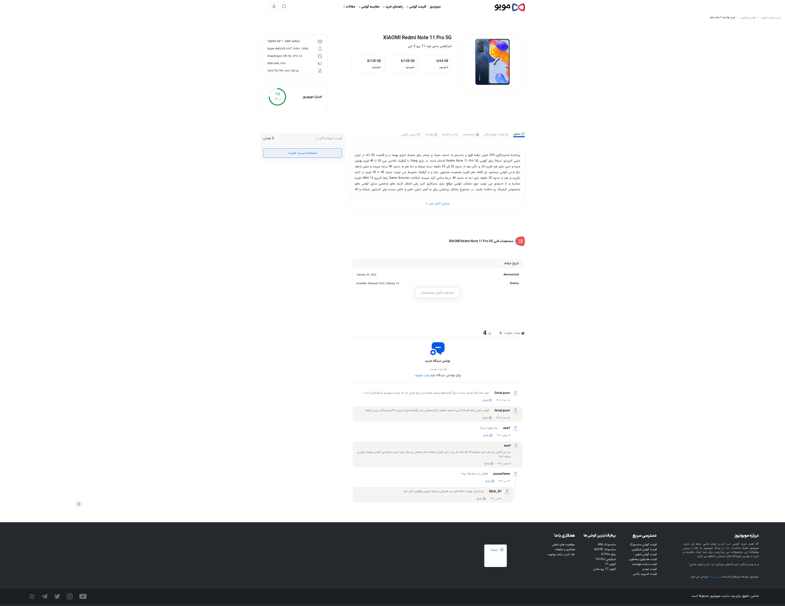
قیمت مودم (650, 569)
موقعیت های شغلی (563, 544)
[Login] (274, 7)
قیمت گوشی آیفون (646, 554)
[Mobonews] (510, 6)
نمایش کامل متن (439, 203)
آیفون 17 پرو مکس (604, 569)
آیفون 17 (610, 564)
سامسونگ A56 (607, 544)
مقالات (350, 6)
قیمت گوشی (417, 6)
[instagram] (69, 596)
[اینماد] (495, 556)
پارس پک (715, 577)
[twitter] (56, 596)
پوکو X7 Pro (608, 554)
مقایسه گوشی (369, 6)
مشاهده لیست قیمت (302, 153)
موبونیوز (435, 6)
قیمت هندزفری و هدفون (643, 559)
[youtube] (82, 596)
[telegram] (44, 596)
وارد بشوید (422, 375)
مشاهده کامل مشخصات (437, 292)
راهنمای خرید (394, 6)
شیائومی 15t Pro (605, 559)
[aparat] (32, 596)
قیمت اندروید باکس (645, 574)
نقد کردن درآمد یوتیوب (561, 554)
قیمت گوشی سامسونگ (643, 544)
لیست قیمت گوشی (771, 18)
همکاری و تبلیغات (565, 549)
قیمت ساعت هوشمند (644, 564)
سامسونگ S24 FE (605, 549)
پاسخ (485, 400)
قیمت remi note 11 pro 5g (722, 17)
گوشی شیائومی (748, 18)
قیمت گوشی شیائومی (644, 549)
